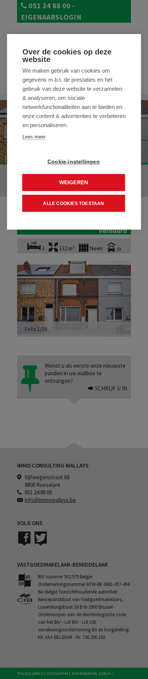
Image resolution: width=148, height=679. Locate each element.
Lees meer (34, 137)
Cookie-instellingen (73, 162)
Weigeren (73, 182)
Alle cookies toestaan (73, 203)
